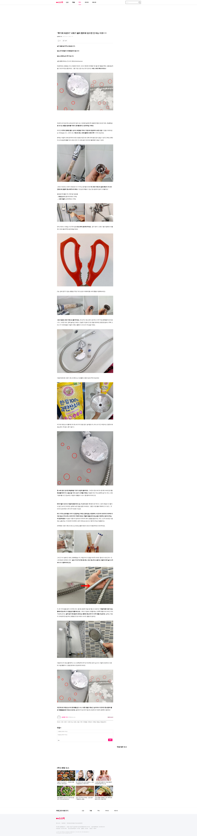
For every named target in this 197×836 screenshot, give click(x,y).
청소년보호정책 (78, 823)
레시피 (94, 2)
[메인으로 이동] (59, 2)
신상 (67, 2)
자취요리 (90, 722)
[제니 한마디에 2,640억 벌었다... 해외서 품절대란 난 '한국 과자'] (85, 777)
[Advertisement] (98, 18)
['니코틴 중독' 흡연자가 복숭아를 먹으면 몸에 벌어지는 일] (104, 777)
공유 (66, 40)
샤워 (62, 722)
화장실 (98, 722)
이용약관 (63, 823)
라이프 (87, 2)
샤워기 (65, 722)
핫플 (73, 2)
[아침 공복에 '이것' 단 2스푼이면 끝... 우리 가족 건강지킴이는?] (66, 793)
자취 (81, 722)
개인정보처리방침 (71, 823)
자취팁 (94, 722)
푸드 (80, 2)
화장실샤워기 (103, 722)
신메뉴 (75, 722)
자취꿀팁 (85, 722)
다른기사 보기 (110, 717)
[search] (139, 2)
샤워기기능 (70, 722)
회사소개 (58, 823)
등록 (110, 739)
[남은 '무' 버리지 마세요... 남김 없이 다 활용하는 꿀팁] (85, 793)
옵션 (78, 722)
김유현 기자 (59, 36)
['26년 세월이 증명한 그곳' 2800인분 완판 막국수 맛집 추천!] (104, 793)
